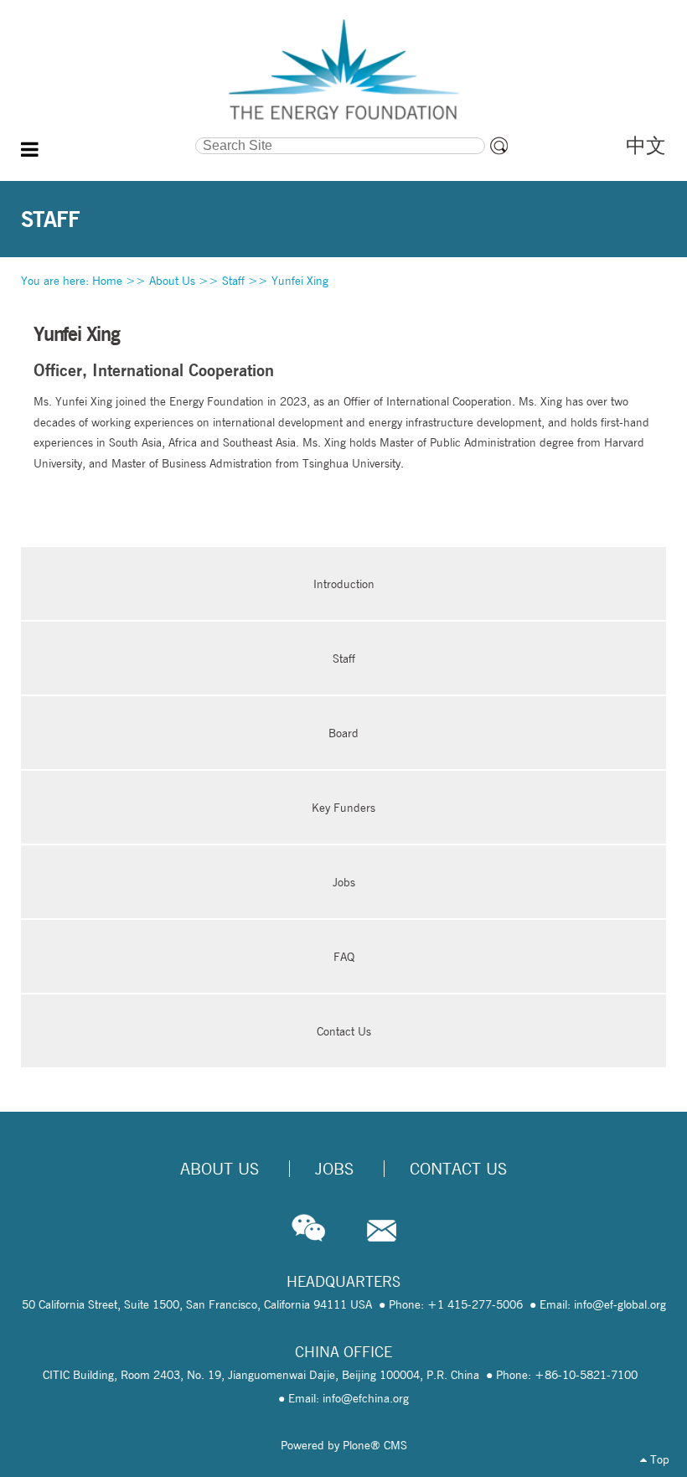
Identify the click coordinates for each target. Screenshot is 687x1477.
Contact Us (344, 1031)
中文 (646, 145)
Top (658, 1459)
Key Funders (343, 807)
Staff (233, 280)
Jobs (344, 882)
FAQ (343, 956)
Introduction (343, 583)
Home (107, 280)
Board (343, 733)
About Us (172, 280)
